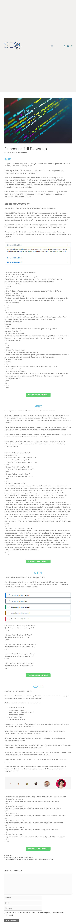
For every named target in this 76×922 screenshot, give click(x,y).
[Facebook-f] (64, 46)
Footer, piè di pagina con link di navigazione (19, 857)
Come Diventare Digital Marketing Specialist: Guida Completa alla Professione (30, 859)
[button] (51, 46)
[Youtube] (68, 46)
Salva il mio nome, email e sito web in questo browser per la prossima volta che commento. (35, 914)
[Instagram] (71, 46)
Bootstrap (9, 855)
